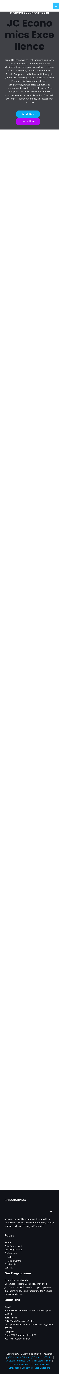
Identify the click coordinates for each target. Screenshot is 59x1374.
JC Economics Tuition (18, 1357)
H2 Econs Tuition (19, 1364)
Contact (9, 1267)
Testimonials (11, 1264)
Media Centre (14, 1260)
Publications (11, 1252)
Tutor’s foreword (13, 1246)
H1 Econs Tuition (42, 1360)
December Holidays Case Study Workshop (26, 1283)
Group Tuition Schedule (16, 1280)
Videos (11, 1257)
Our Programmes (13, 1249)
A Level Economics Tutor (19, 1360)
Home (8, 1242)
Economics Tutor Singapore (36, 1367)
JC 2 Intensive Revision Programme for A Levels (28, 1290)
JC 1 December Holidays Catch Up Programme (28, 1287)
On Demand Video (14, 1294)
